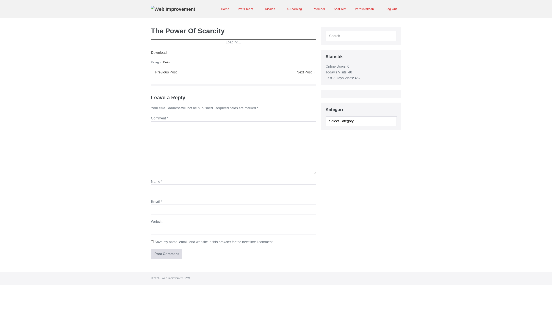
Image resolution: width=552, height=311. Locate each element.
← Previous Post (164, 72)
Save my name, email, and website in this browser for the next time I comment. (214, 242)
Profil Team (246, 9)
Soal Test (340, 9)
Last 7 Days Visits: (340, 78)
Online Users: (336, 66)
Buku (166, 62)
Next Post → (306, 72)
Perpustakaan (365, 9)
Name (156, 181)
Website (157, 222)
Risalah (270, 9)
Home (225, 9)
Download (159, 52)
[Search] (391, 36)
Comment (159, 118)
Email (156, 201)
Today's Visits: (337, 72)
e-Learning (295, 9)
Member (319, 9)
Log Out (391, 9)
